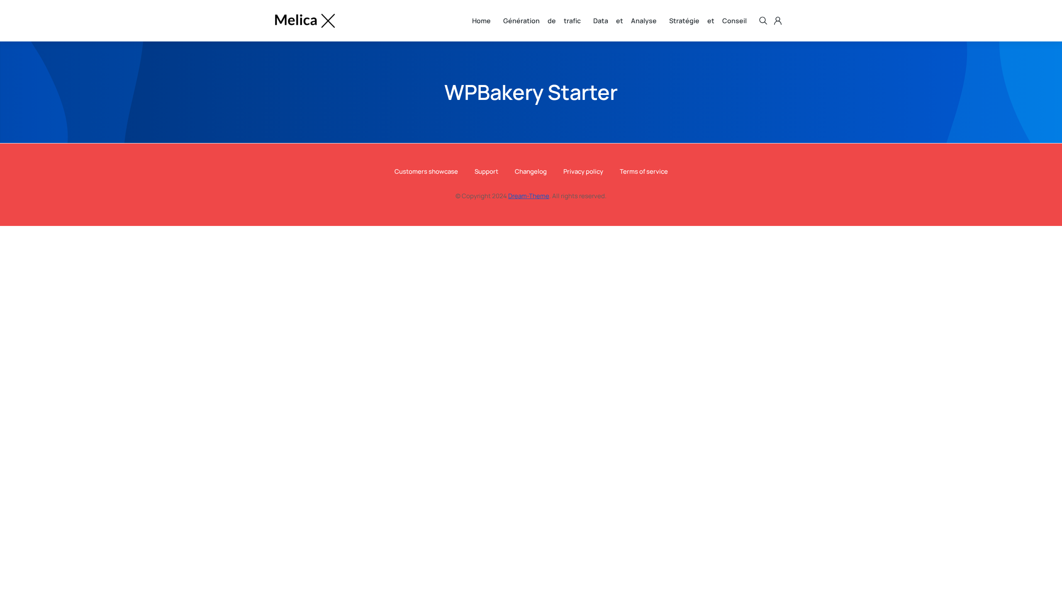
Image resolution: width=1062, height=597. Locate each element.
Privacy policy (583, 171)
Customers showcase (426, 171)
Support (486, 171)
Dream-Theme (528, 196)
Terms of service (644, 171)
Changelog (531, 171)
